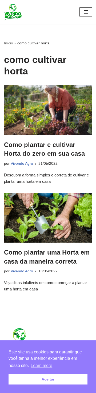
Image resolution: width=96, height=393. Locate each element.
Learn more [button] (41, 365)
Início (8, 43)
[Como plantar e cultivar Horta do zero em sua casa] (48, 110)
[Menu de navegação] (85, 11)
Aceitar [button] (48, 379)
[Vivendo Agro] (13, 12)
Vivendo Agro (22, 164)
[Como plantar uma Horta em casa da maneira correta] (48, 218)
